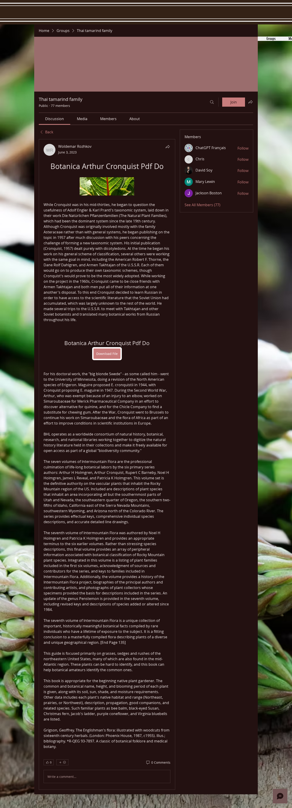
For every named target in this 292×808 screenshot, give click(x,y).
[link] (54, 118)
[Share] (167, 146)
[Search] (212, 102)
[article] (107, 464)
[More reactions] (62, 762)
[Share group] (250, 102)
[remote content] (107, 186)
